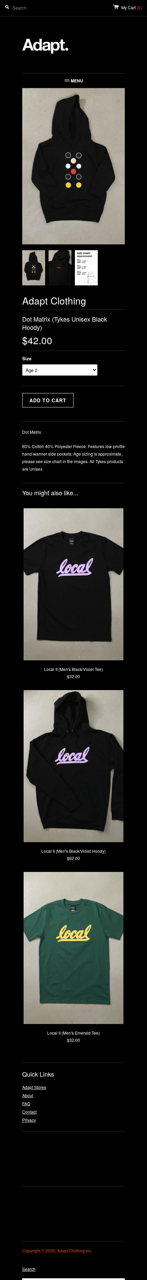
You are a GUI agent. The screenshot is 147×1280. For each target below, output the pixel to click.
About (27, 1095)
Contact (29, 1112)
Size (26, 358)
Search (29, 1269)
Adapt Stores (34, 1087)
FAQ (26, 1103)
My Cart (131, 7)
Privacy (29, 1120)
